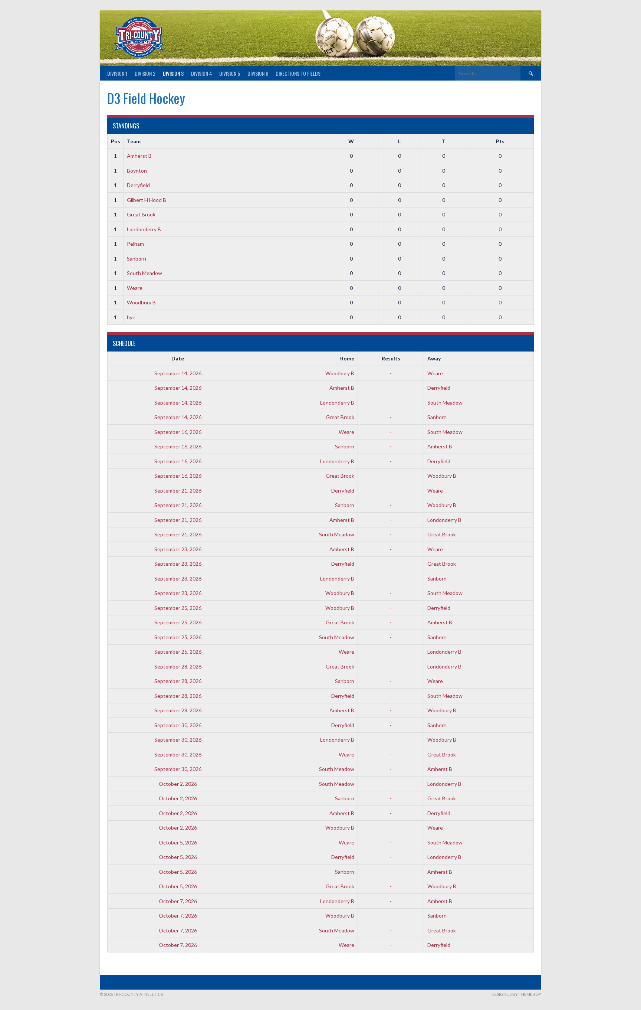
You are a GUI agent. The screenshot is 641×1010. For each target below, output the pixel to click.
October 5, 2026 (178, 842)
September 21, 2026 (177, 490)
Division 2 (145, 73)
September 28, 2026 (177, 666)
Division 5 (229, 73)
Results (391, 358)
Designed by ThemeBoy (516, 994)
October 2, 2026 (178, 784)
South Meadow (144, 273)
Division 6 (257, 73)
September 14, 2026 (177, 373)
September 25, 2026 (177, 608)
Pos (115, 141)
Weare (134, 288)
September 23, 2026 (177, 549)
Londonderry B (144, 229)
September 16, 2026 (177, 432)
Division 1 (117, 73)
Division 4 (201, 73)
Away (434, 358)
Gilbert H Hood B (146, 200)
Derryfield (138, 185)
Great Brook (141, 214)
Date (177, 358)
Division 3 (173, 73)
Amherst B (139, 156)
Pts (500, 141)
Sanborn (136, 258)
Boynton (137, 170)
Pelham (135, 244)
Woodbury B (141, 302)
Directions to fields (298, 73)
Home (346, 358)
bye (131, 317)
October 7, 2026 (178, 901)
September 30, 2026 (177, 725)
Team (134, 141)
